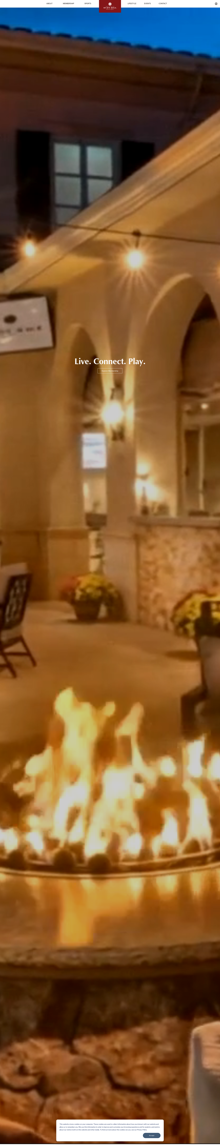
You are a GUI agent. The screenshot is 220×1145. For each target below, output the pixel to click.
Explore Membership (110, 371)
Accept (151, 1135)
